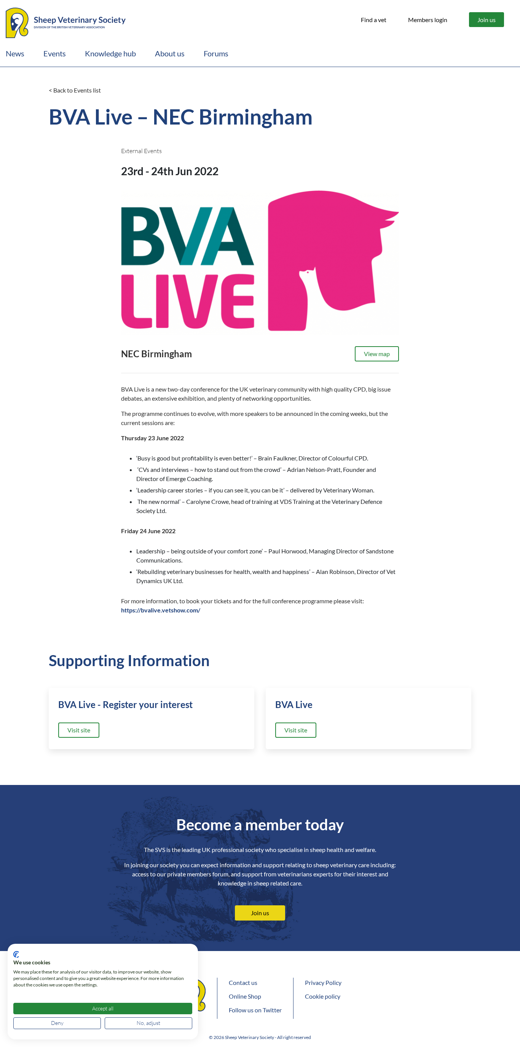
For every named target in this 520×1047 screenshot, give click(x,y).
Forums (216, 53)
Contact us (243, 982)
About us (170, 53)
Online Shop (245, 996)
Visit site (78, 730)
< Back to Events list (75, 90)
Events (54, 53)
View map (377, 353)
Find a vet (373, 19)
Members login (427, 19)
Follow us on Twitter (255, 1009)
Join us (486, 19)
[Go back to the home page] (66, 21)
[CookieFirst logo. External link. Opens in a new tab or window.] (16, 954)
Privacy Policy (323, 982)
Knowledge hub (110, 53)
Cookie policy (322, 996)
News (15, 53)
